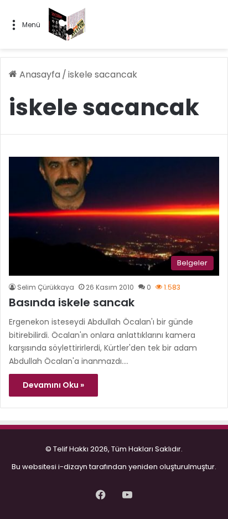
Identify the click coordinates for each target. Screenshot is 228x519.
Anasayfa (38, 74)
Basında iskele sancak (71, 302)
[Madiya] (67, 24)
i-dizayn (72, 466)
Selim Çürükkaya (45, 287)
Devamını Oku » (53, 384)
